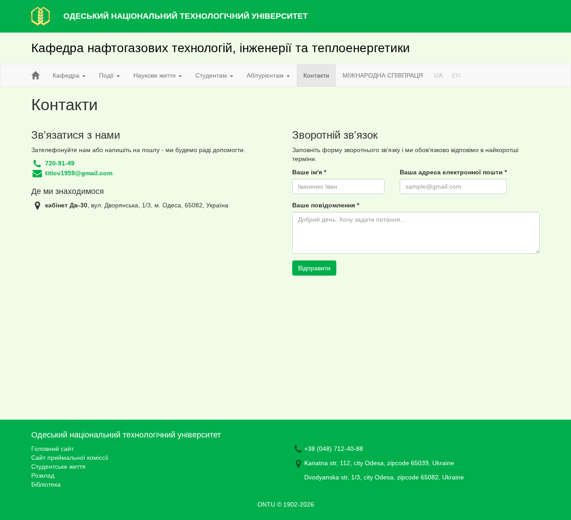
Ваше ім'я (309, 172)
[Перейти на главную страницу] (35, 75)
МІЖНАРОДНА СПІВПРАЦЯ (383, 75)
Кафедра (67, 75)
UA (438, 75)
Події (107, 75)
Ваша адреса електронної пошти (453, 172)
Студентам (212, 75)
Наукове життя (155, 75)
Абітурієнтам (266, 75)
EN (456, 75)
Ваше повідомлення (325, 205)
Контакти (316, 75)
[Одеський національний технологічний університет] (40, 15)
